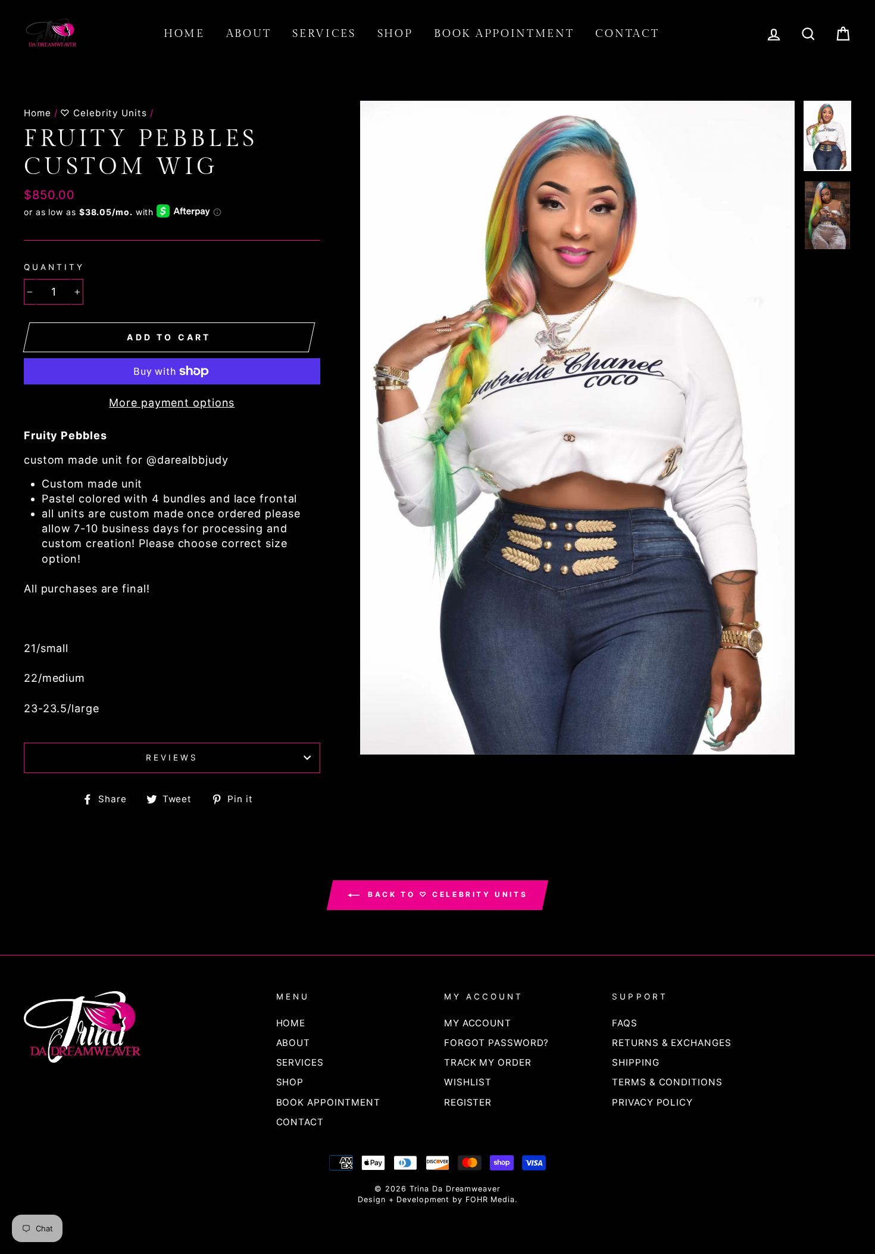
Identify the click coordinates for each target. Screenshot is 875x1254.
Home (37, 113)
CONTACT (627, 33)
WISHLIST (468, 1082)
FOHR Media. (491, 1199)
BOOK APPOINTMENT (504, 33)
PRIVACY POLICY (652, 1102)
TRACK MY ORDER (488, 1062)
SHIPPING (635, 1062)
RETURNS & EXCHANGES (671, 1042)
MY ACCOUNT (477, 1023)
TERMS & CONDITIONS (667, 1082)
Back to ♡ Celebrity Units (446, 894)
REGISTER (468, 1102)
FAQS (625, 1023)
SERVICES (324, 33)
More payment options (172, 402)
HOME (184, 33)
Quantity (54, 267)
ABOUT (248, 33)
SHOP (395, 33)
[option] (577, 428)
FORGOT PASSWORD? (496, 1042)
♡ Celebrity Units (103, 113)
